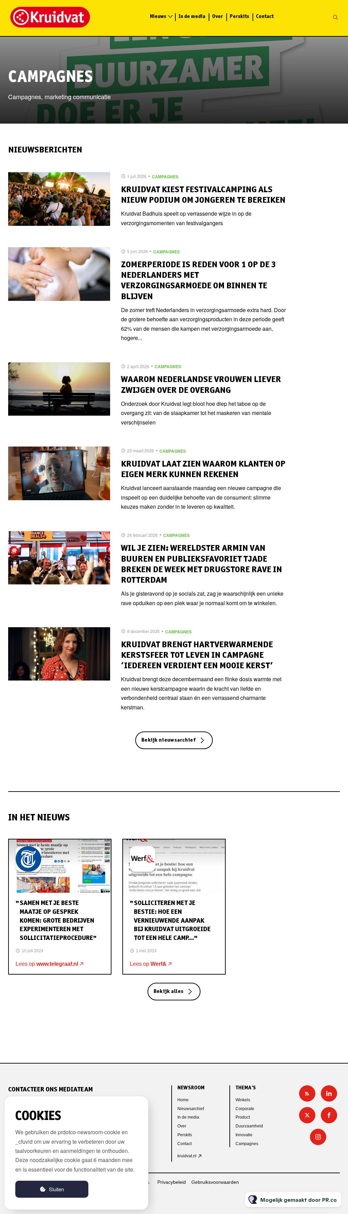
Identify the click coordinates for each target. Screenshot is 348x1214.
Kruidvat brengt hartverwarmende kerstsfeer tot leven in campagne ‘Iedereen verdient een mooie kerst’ (197, 656)
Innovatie (244, 1135)
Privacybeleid (171, 1182)
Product (243, 1117)
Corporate (245, 1108)
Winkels (243, 1100)
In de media (191, 16)
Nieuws (158, 16)
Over (217, 16)
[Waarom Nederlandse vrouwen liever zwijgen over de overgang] (59, 389)
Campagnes (165, 177)
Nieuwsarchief (190, 1108)
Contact (265, 16)
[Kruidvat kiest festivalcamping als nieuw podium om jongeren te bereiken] (59, 199)
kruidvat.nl (186, 1156)
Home (183, 1100)
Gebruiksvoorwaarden (215, 1182)
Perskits (239, 16)
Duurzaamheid (249, 1126)
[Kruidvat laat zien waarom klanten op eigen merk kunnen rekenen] (59, 473)
